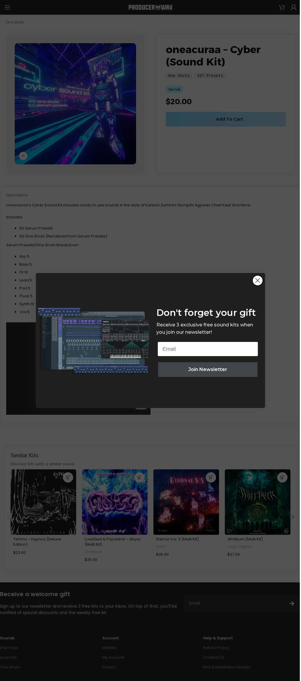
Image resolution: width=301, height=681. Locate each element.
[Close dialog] (257, 280)
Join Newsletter (207, 369)
